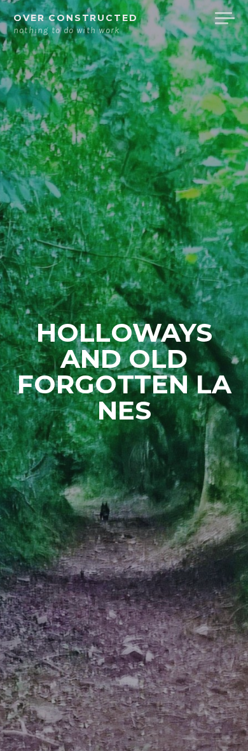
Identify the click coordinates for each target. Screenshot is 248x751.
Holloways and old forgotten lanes (124, 371)
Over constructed (75, 18)
